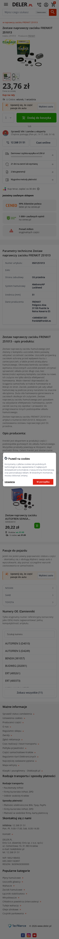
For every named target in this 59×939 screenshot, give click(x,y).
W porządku (43, 481)
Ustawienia (10, 481)
